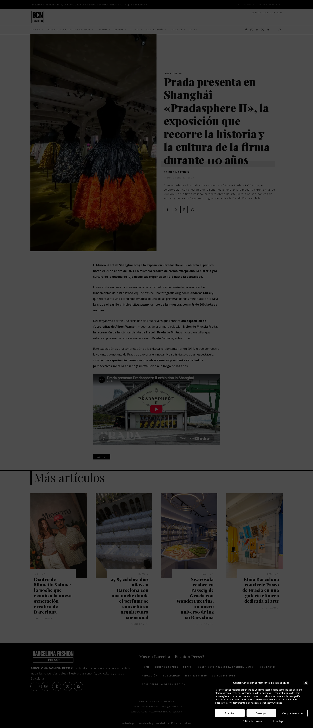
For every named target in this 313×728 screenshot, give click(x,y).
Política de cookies (252, 721)
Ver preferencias (293, 713)
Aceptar (230, 713)
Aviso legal (278, 721)
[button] (306, 683)
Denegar (261, 713)
